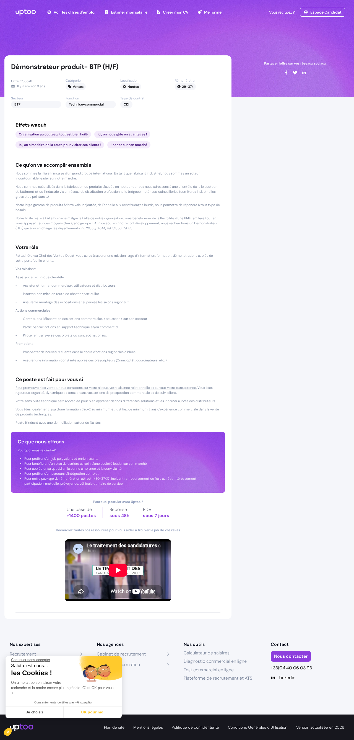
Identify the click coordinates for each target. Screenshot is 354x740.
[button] (11, 730)
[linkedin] (304, 72)
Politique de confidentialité (195, 727)
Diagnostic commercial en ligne (215, 661)
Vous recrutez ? (282, 12)
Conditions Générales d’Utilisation (257, 727)
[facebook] (286, 72)
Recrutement (23, 654)
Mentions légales (148, 727)
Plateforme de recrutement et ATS (218, 678)
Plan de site (114, 727)
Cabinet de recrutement (121, 654)
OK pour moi (93, 712)
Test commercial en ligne (209, 670)
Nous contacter (291, 656)
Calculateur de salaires (207, 653)
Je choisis (34, 712)
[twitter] (295, 72)
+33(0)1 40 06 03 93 (291, 668)
